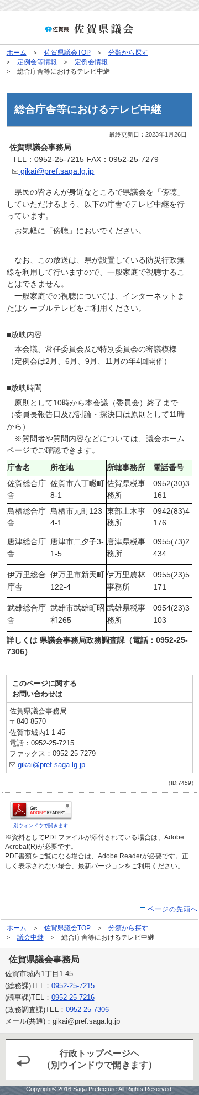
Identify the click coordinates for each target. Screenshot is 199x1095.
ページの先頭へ (173, 909)
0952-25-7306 (87, 1009)
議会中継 (30, 937)
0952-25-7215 (73, 986)
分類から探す (128, 52)
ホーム (17, 52)
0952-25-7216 (73, 997)
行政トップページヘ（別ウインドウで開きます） (99, 1059)
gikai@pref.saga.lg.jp (56, 170)
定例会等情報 (37, 62)
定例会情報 (91, 62)
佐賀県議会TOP (67, 52)
